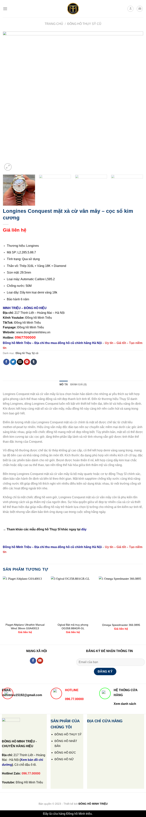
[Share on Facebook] (6, 362)
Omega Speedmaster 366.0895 (121, 624)
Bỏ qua (98, 813)
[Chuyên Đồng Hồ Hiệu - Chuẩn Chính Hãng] (73, 9)
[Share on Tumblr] (34, 362)
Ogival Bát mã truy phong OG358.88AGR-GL (73, 626)
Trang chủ (54, 23)
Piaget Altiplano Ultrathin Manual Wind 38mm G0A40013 (25, 626)
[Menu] (5, 8)
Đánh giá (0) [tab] (78, 384)
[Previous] (10, 102)
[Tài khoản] (130, 9)
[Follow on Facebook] (33, 661)
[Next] (135, 102)
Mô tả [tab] (64, 384)
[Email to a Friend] (20, 362)
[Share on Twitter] (13, 362)
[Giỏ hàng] (140, 9)
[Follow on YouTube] (40, 661)
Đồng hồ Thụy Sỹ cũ (84, 23)
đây (83, 529)
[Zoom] (8, 167)
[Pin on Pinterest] (27, 362)
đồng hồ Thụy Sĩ (48, 529)
